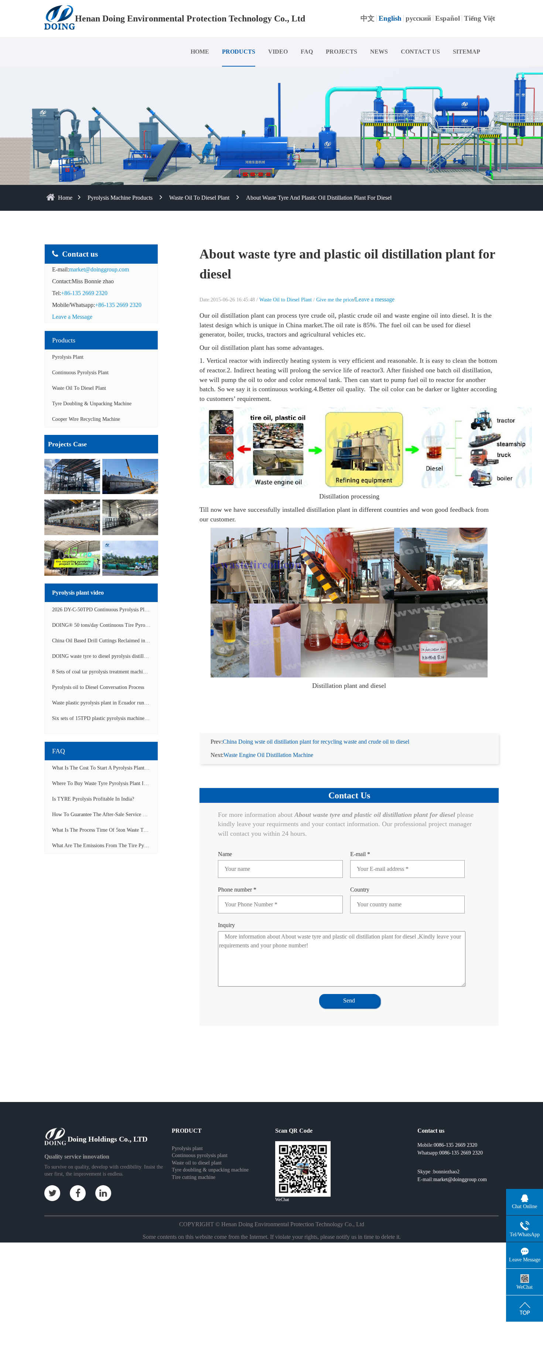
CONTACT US (420, 51)
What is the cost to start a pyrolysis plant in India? (108, 768)
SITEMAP (466, 51)
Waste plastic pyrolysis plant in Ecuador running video (109, 703)
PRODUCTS (238, 51)
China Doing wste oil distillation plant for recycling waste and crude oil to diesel (316, 741)
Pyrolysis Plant (67, 357)
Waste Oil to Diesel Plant (199, 198)
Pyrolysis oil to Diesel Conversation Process (98, 687)
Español (447, 18)
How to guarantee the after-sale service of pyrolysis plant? (117, 814)
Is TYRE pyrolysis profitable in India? (93, 799)
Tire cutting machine (193, 1177)
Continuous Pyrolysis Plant (80, 372)
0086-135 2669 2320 (461, 1153)
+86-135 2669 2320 (84, 293)
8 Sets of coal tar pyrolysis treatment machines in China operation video (127, 672)
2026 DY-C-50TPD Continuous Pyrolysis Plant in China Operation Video (129, 609)
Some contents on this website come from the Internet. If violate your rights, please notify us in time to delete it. (272, 1237)
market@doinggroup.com (99, 269)
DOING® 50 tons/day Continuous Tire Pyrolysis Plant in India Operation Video (136, 625)
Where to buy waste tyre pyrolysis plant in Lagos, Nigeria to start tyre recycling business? (152, 783)
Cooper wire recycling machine (86, 419)
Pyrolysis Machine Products (120, 198)
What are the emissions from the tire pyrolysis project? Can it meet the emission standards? (154, 845)
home (65, 198)
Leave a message (375, 299)
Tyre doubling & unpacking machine (92, 403)
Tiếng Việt (479, 18)
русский (418, 18)
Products (63, 340)
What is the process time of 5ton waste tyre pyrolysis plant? (118, 830)
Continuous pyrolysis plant (200, 1155)
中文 (368, 18)
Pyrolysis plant (187, 1148)
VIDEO (278, 51)
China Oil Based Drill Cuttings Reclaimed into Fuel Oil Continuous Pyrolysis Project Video (148, 640)
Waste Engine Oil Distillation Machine (268, 755)
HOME (200, 51)
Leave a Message (72, 317)
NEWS (379, 51)
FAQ (307, 51)
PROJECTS (341, 51)
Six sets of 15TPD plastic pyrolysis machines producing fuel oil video (125, 718)
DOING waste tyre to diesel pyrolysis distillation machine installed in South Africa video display (153, 656)
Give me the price (335, 299)
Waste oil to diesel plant (197, 1163)
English (390, 18)
